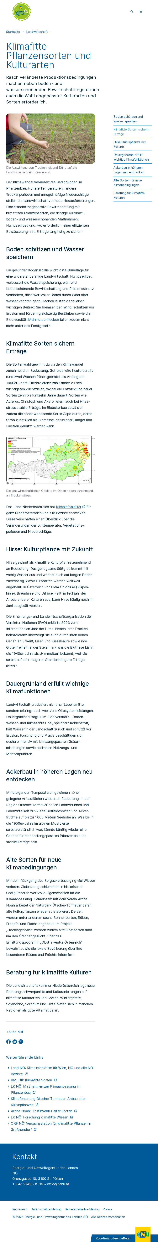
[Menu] (141, 11)
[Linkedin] (14, 1041)
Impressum (19, 1209)
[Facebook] (8, 1041)
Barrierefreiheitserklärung (82, 1209)
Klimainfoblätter (68, 507)
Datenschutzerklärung (46, 1209)
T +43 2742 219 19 (27, 1184)
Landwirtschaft (37, 32)
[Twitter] (20, 1041)
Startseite (13, 32)
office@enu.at (58, 1184)
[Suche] (131, 11)
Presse (107, 1209)
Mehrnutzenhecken (43, 320)
